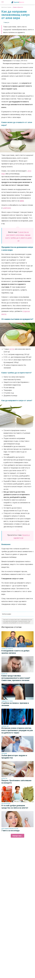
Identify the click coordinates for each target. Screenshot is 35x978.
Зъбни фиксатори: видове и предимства (14, 756)
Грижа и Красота (18, 7)
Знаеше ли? (5, 726)
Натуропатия (5, 803)
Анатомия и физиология (9, 828)
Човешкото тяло (7, 701)
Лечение (4, 753)
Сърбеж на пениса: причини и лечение (15, 704)
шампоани (7, 208)
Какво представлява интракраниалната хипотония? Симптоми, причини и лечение (15, 678)
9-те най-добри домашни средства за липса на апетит (14, 806)
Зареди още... (17, 836)
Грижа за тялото (7, 648)
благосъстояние (6, 7)
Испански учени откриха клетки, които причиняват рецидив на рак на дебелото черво (17, 730)
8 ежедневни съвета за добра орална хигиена (15, 652)
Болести (4, 673)
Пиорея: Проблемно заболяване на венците (16, 781)
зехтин (11, 349)
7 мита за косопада (10, 830)
